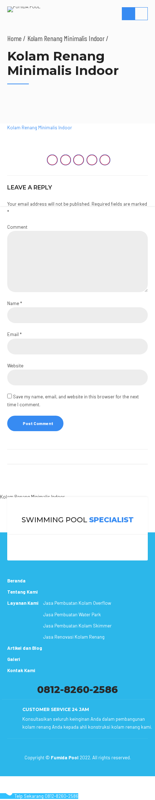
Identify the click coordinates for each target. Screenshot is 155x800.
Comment (17, 227)
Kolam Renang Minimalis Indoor (32, 497)
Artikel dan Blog (24, 648)
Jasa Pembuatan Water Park (72, 614)
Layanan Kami (22, 603)
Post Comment (38, 423)
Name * (14, 303)
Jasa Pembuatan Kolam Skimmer (77, 626)
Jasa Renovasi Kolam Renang (74, 637)
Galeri (13, 659)
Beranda (16, 581)
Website (15, 365)
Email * (14, 334)
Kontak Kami (21, 670)
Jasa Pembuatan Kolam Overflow (77, 603)
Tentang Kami (22, 592)
